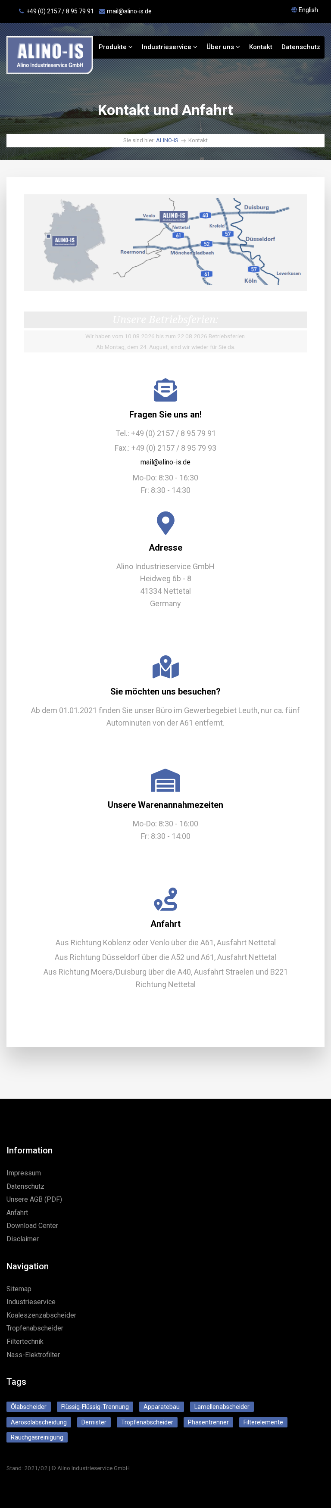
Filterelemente (263, 1422)
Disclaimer (22, 1239)
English (308, 9)
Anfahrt (17, 1213)
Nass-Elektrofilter (33, 1355)
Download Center (32, 1225)
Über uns (221, 47)
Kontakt (260, 47)
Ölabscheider (29, 1406)
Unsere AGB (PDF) (34, 1199)
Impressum (23, 1173)
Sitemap (18, 1289)
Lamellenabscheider (222, 1406)
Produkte (113, 47)
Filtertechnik (25, 1341)
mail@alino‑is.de (129, 11)
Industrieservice (167, 47)
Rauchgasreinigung (37, 1437)
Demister (93, 1422)
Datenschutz (300, 47)
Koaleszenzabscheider (41, 1315)
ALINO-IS (167, 140)
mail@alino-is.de (165, 462)
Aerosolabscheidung (39, 1422)
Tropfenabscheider (34, 1328)
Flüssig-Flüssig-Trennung (95, 1406)
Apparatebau (162, 1406)
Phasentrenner (208, 1422)
